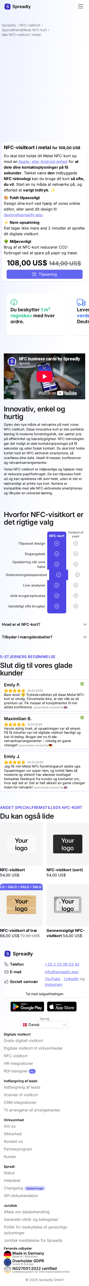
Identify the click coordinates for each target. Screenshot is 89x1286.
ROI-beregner (16, 1071)
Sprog (44, 1019)
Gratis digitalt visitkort (23, 1040)
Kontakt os (13, 1141)
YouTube (52, 978)
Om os (9, 1126)
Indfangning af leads (22, 1087)
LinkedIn (71, 978)
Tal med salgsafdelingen (44, 994)
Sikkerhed (13, 1133)
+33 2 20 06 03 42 (62, 964)
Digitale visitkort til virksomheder (33, 1048)
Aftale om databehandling (27, 1211)
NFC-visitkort (16, 1055)
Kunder (10, 1156)
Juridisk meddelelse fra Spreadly (33, 1240)
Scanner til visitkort (21, 1094)
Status (9, 1172)
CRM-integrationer (20, 1102)
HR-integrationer (18, 1063)
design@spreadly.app (23, 214)
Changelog (13, 1188)
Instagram (53, 984)
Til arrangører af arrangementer (32, 1110)
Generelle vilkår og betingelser (31, 1219)
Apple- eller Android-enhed (43, 161)
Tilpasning (46, 274)
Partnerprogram (18, 1149)
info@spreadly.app (62, 971)
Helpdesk (12, 1180)
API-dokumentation (21, 1195)
